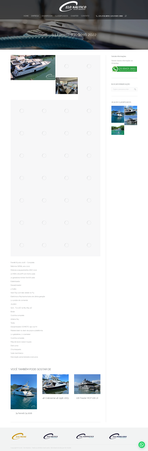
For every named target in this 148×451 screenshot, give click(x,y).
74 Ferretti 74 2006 (24, 413)
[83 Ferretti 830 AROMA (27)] (89, 245)
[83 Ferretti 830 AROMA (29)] (89, 178)
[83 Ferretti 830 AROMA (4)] (67, 66)
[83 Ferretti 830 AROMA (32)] (67, 178)
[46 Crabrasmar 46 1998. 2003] (130, 111)
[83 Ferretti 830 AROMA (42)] (22, 178)
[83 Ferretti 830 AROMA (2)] (67, 111)
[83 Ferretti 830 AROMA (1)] (67, 85)
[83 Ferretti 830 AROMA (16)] (22, 111)
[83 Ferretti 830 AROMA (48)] (22, 245)
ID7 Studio (68, 448)
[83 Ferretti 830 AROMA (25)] (22, 156)
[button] (141, 445)
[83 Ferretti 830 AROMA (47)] (89, 111)
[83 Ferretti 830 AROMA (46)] (44, 223)
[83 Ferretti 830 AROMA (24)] (44, 178)
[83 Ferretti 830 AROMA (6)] (89, 88)
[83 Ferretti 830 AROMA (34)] (89, 156)
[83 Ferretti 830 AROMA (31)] (44, 245)
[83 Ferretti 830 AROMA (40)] (22, 133)
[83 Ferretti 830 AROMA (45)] (89, 200)
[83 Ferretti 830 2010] (33, 67)
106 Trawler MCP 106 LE (87, 398)
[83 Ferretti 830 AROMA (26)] (44, 156)
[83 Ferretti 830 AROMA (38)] (67, 200)
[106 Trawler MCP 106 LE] (130, 120)
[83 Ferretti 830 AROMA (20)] (67, 223)
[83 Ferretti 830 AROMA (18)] (44, 111)
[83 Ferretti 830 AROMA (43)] (44, 133)
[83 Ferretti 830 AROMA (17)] (22, 223)
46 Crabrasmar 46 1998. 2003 (56, 398)
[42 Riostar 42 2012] (117, 130)
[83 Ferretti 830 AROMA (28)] (67, 245)
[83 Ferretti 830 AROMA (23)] (89, 66)
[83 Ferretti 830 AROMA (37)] (44, 200)
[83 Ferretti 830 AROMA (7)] (67, 133)
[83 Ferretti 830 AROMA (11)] (89, 223)
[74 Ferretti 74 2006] (117, 114)
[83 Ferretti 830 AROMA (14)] (67, 156)
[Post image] (24, 391)
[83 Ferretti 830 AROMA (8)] (89, 133)
